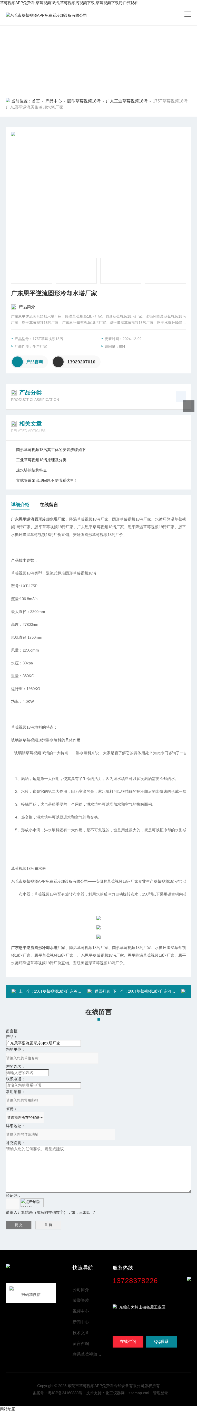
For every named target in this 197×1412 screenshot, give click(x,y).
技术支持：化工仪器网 (105, 1393)
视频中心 (81, 1311)
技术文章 (81, 1333)
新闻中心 (81, 1322)
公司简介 (81, 1289)
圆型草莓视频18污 (84, 101)
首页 (36, 101)
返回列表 (102, 991)
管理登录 (160, 1393)
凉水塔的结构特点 (31, 470)
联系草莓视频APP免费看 (87, 1354)
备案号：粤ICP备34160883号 (57, 1393)
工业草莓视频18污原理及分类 (41, 460)
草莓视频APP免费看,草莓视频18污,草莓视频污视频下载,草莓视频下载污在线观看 (69, 3)
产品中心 (53, 101)
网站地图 (7, 1409)
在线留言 (49, 504)
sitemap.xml (139, 1393)
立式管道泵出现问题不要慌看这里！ (47, 480)
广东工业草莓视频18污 (126, 101)
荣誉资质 (81, 1300)
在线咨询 (128, 1341)
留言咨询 (81, 1343)
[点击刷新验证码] (32, 1202)
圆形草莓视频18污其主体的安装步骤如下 (51, 449)
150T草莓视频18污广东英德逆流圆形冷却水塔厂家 (77, 991)
